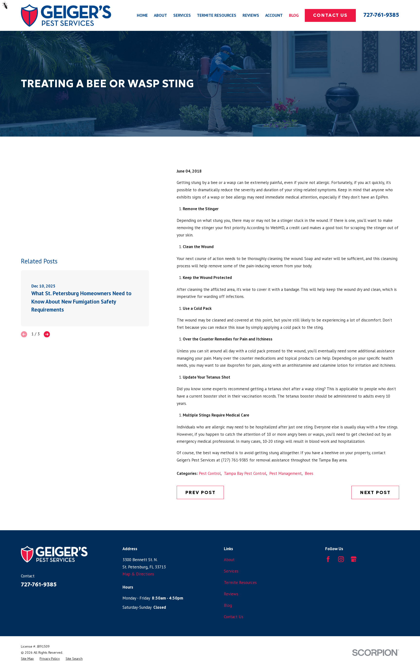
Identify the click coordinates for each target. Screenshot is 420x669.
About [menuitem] (160, 15)
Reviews (231, 594)
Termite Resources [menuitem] (216, 15)
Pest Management (285, 473)
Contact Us (330, 15)
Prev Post (200, 492)
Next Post (375, 492)
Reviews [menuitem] (251, 15)
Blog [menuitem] (294, 15)
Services (231, 571)
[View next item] (47, 334)
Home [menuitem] (142, 15)
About (229, 559)
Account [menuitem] (274, 15)
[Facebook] (328, 559)
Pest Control (210, 473)
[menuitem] (27, 659)
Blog (228, 605)
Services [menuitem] (182, 15)
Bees (309, 473)
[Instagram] (341, 559)
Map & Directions (138, 574)
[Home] (66, 15)
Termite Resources (240, 582)
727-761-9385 (381, 14)
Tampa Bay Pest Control (245, 473)
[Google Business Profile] (354, 559)
